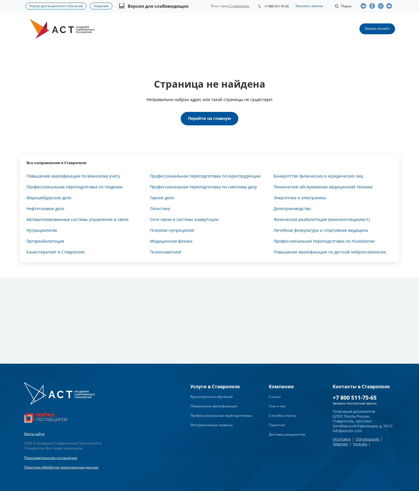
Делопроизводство (292, 208)
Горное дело (162, 197)
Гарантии (277, 424)
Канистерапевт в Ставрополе (56, 252)
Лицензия (101, 6)
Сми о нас (277, 406)
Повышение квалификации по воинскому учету (73, 176)
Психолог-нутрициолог (172, 230)
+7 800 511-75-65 (276, 6)
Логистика (160, 208)
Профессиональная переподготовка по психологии (324, 241)
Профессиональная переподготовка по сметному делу (203, 187)
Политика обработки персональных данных (61, 467)
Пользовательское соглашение (50, 457)
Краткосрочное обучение (211, 396)
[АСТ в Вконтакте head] (365, 6)
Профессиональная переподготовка (220, 415)
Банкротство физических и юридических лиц (318, 176)
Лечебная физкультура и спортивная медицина (321, 230)
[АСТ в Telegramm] (382, 6)
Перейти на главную (209, 118)
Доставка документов (287, 434)
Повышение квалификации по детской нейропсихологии (330, 252)
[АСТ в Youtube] (390, 6)
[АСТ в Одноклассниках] (373, 6)
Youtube (360, 443)
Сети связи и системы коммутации (184, 219)
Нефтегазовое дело (45, 208)
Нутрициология (42, 230)
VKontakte (342, 439)
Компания (281, 386)
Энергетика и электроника (300, 197)
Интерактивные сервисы (211, 424)
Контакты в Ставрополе (361, 386)
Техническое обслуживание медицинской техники (323, 187)
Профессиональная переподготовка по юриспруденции (205, 176)
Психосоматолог (166, 252)
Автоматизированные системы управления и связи (78, 219)
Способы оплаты (282, 415)
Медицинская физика (171, 241)
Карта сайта (34, 433)
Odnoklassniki (367, 439)
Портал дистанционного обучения (56, 6)
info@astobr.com (347, 430)
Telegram (340, 443)
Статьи (275, 396)
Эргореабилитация (45, 241)
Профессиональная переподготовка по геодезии (75, 187)
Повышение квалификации (213, 406)
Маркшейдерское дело (49, 197)
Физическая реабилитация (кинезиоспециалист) (322, 219)
